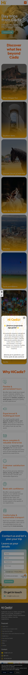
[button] (24, 318)
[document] (14, 337)
